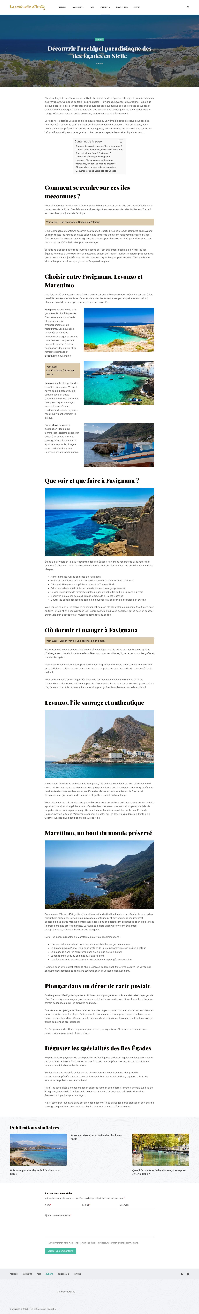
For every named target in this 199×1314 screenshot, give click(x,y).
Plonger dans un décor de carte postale (96, 167)
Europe (104, 7)
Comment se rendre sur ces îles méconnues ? (99, 146)
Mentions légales (66, 1291)
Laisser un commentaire (60, 1250)
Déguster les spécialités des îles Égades (96, 171)
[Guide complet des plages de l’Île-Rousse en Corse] (38, 1150)
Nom (48, 1204)
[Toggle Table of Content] (120, 141)
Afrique (62, 7)
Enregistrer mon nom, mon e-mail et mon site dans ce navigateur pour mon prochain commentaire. (94, 1243)
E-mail (86, 1204)
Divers (137, 7)
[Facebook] (182, 1274)
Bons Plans (122, 7)
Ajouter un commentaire (58, 1215)
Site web (124, 1204)
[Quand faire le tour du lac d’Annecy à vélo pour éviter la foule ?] (160, 1150)
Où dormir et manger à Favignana (93, 156)
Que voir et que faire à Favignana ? (93, 153)
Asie (92, 7)
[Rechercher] (188, 7)
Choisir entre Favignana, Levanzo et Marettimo (99, 149)
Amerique (77, 7)
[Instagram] (188, 1274)
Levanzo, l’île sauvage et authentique (94, 160)
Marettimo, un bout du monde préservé (96, 163)
